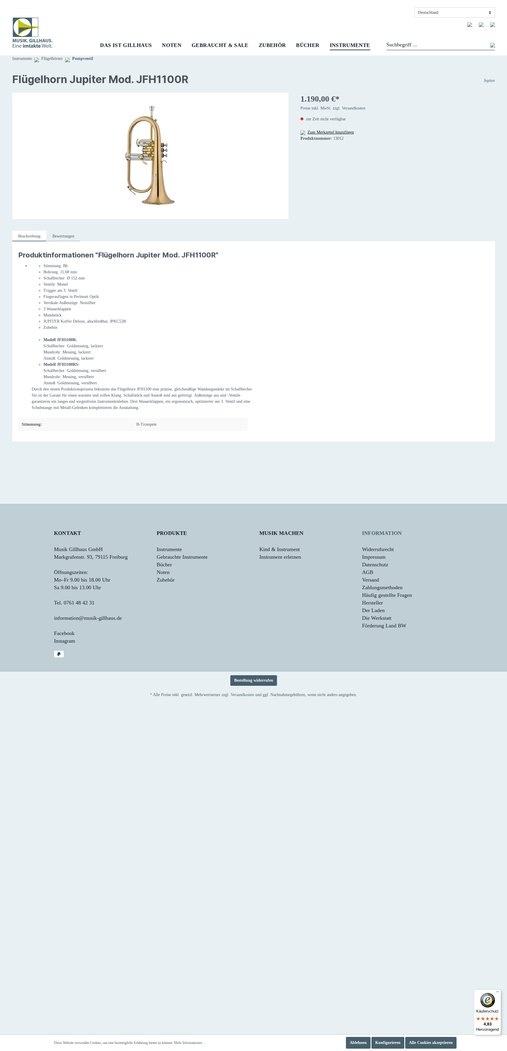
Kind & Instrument (279, 549)
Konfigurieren (387, 1042)
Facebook (64, 633)
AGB (367, 572)
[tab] (29, 236)
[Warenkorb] (492, 24)
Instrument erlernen (280, 557)
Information (382, 533)
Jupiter (489, 80)
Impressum (374, 557)
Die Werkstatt (376, 618)
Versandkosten (242, 695)
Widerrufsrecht (378, 549)
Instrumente (169, 549)
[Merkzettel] (469, 24)
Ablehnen (358, 1042)
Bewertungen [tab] (63, 236)
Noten (163, 572)
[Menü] (497, 993)
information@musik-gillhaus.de (88, 618)
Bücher (164, 564)
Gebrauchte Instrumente (182, 557)
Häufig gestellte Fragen (387, 595)
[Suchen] (492, 45)
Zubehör (166, 580)
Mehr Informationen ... (190, 1043)
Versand (370, 580)
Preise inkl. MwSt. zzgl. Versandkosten (332, 108)
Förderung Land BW (384, 626)
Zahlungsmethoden (382, 587)
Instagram (64, 641)
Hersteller (372, 603)
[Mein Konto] (481, 24)
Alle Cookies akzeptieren (431, 1042)
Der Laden (373, 610)
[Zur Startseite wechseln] (32, 33)
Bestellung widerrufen (253, 680)
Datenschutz (375, 564)
